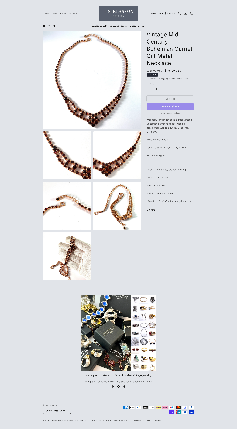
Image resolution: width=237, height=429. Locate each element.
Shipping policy (135, 420)
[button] (179, 13)
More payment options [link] (170, 113)
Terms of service (120, 420)
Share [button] (152, 210)
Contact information (153, 420)
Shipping (164, 79)
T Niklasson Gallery (58, 420)
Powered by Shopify (75, 420)
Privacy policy (105, 420)
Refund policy (91, 420)
